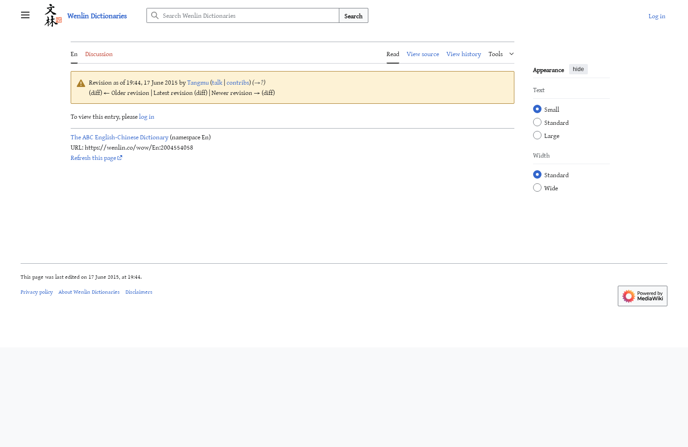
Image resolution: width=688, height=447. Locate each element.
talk (217, 82)
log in (146, 116)
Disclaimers (139, 291)
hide (578, 69)
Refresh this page (93, 157)
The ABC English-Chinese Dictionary (119, 137)
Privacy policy (37, 291)
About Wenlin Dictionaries (89, 291)
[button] (25, 15)
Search (353, 16)
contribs (238, 82)
